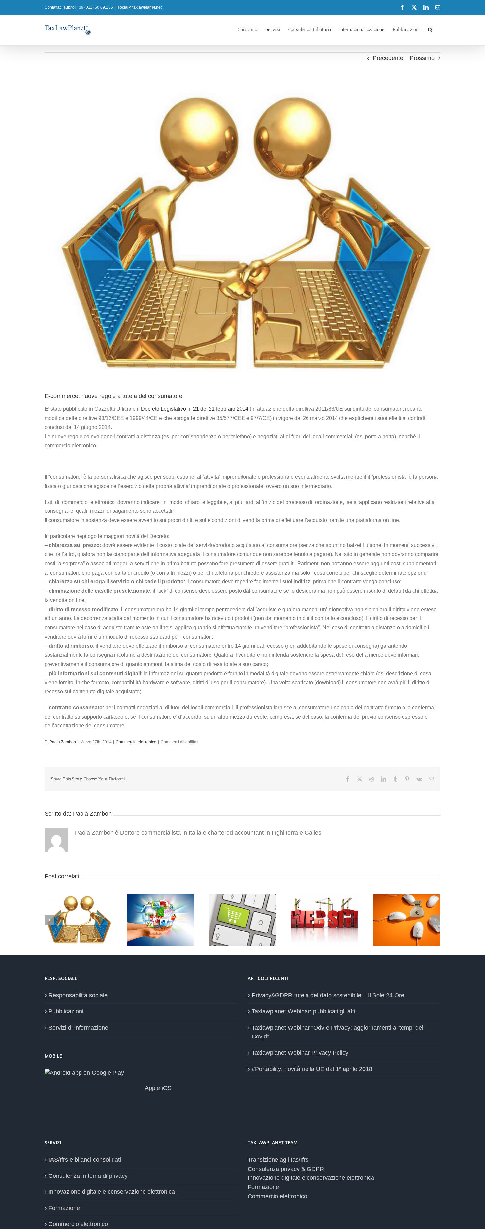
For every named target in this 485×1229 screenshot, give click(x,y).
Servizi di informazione (78, 1027)
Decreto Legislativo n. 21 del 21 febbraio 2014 (194, 409)
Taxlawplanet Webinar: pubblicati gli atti (303, 1011)
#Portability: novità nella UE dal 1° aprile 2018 (312, 1069)
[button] (430, 29)
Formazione (64, 1208)
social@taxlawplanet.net (140, 7)
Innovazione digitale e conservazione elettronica (111, 1191)
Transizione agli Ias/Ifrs (278, 1159)
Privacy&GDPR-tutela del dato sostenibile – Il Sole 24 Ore (328, 995)
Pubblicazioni (65, 1011)
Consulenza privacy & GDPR (286, 1169)
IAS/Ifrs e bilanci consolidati (84, 1159)
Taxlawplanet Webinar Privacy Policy (300, 1052)
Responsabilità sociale (78, 995)
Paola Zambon (62, 742)
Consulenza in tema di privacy (88, 1176)
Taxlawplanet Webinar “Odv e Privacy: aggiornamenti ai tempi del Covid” (337, 1032)
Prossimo (422, 58)
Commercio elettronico (136, 742)
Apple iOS (158, 1088)
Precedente (388, 58)
